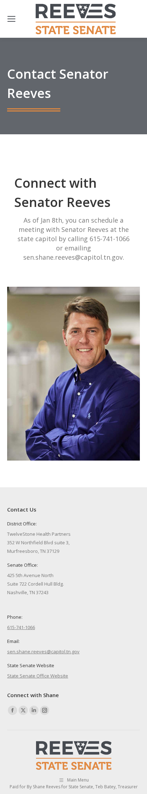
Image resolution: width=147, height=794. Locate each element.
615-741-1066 (21, 627)
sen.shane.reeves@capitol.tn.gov (43, 651)
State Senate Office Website (37, 676)
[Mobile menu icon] (11, 19)
